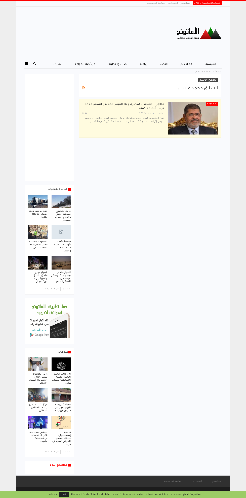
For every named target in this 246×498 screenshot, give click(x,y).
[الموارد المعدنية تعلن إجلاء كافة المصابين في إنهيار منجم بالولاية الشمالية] (38, 232)
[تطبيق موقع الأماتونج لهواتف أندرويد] (49, 321)
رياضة (143, 64)
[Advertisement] (89, 33)
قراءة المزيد (51, 494)
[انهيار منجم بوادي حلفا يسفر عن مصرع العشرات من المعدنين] (61, 263)
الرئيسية (210, 64)
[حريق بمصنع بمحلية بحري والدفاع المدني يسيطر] (61, 201)
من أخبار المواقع (85, 64)
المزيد (59, 64)
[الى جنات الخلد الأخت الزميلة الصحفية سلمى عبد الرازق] (61, 364)
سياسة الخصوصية (156, 3)
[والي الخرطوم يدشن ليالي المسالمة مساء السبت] (38, 364)
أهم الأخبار (186, 64)
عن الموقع (185, 3)
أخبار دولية (212, 104)
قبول (64, 494)
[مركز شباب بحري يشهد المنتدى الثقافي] (38, 395)
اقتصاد (163, 64)
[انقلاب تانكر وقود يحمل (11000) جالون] (38, 201)
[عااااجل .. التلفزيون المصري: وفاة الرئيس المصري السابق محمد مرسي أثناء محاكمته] (193, 118)
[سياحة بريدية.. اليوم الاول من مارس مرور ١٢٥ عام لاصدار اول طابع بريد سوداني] (61, 395)
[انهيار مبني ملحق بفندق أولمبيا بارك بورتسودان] (38, 263)
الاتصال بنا (173, 3)
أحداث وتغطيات (117, 64)
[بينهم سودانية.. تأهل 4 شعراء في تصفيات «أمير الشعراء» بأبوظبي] (38, 422)
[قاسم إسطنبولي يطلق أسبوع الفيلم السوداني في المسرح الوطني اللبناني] (61, 422)
